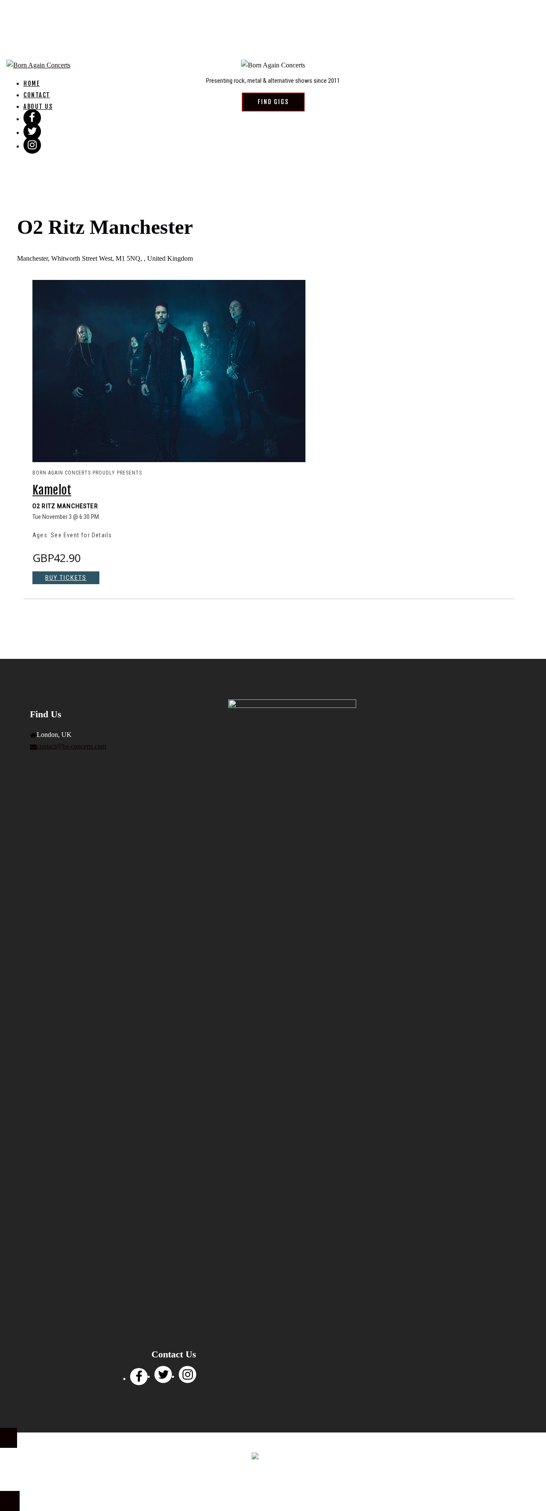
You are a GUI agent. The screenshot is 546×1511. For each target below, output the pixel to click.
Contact (36, 95)
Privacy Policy (252, 1481)
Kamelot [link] (51, 490)
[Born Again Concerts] (38, 65)
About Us (37, 106)
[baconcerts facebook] (139, 1378)
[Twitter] (32, 132)
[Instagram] (32, 146)
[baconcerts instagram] (187, 1376)
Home (31, 83)
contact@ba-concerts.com (71, 746)
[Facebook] (32, 118)
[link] (168, 459)
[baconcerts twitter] (163, 1376)
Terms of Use (295, 1481)
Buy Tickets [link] (66, 578)
